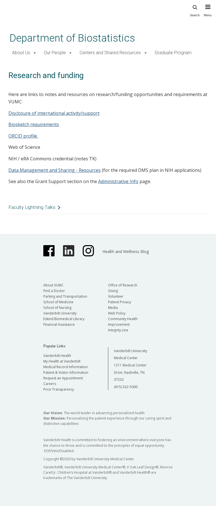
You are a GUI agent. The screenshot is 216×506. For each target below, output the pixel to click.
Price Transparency (58, 389)
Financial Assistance (59, 324)
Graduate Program (173, 52)
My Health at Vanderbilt (61, 361)
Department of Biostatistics (72, 38)
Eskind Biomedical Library (63, 318)
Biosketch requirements (33, 124)
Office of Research (122, 285)
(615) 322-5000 (126, 386)
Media (113, 307)
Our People (55, 52)
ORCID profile (23, 136)
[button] (35, 53)
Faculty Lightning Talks (31, 207)
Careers (49, 383)
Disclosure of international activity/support (54, 113)
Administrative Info (118, 181)
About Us (21, 52)
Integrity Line (118, 330)
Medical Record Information (65, 366)
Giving (113, 290)
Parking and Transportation (65, 296)
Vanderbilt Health (57, 355)
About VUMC (53, 285)
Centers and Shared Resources (110, 52)
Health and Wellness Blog (125, 251)
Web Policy (116, 313)
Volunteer (115, 296)
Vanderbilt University (59, 313)
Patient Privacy (119, 302)
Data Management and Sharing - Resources (54, 170)
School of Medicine (58, 302)
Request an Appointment (63, 378)
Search (195, 15)
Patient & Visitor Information (65, 372)
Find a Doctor (54, 290)
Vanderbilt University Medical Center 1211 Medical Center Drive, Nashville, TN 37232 (130, 365)
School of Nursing (57, 307)
